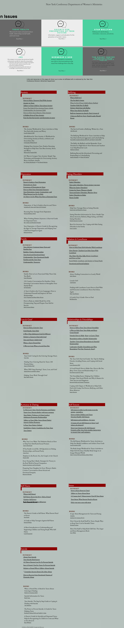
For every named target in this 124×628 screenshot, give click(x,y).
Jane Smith (26, 517)
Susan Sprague (73, 392)
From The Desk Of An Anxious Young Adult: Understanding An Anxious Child (38, 109)
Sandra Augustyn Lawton (76, 220)
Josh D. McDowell (27, 445)
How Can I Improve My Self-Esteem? (83, 428)
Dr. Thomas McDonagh (30, 162)
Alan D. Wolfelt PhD (29, 366)
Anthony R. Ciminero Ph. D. (77, 518)
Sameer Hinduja (74, 157)
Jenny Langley (73, 228)
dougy (101, 57)
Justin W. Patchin (85, 157)
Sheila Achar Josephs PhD (30, 152)
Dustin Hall (26, 457)
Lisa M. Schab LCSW (29, 133)
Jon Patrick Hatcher (42, 162)
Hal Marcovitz (73, 299)
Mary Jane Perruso (74, 293)
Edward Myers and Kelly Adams (32, 371)
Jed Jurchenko (27, 287)
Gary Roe (26, 358)
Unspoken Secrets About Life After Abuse (38, 572)
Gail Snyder (73, 282)
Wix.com (42, 627)
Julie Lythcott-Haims (29, 307)
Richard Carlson (74, 525)
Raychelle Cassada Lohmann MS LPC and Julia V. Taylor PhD (85, 139)
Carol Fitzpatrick (28, 533)
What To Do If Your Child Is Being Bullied (84, 103)
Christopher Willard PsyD (30, 142)
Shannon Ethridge (27, 474)
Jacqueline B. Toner (28, 207)
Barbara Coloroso (74, 149)
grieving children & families (105, 60)
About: (88, 256)
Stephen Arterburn (27, 465)
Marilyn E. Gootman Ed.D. (31, 592)
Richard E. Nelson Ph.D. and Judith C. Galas (35, 613)
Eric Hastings (27, 605)
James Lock (72, 210)
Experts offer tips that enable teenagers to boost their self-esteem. (86, 431)
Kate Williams (27, 622)
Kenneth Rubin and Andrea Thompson (79, 382)
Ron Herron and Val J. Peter (76, 372)
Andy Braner (73, 276)
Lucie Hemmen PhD (75, 365)
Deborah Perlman (28, 232)
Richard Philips (28, 522)
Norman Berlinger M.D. (30, 213)
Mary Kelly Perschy (28, 377)
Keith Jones (27, 598)
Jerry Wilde (73, 533)
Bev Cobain (27, 222)
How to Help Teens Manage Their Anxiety (37, 113)
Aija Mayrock (73, 131)
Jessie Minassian (28, 278)
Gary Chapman (28, 297)
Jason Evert (26, 453)
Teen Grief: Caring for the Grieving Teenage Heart (40, 356)
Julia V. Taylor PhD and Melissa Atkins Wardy (81, 455)
